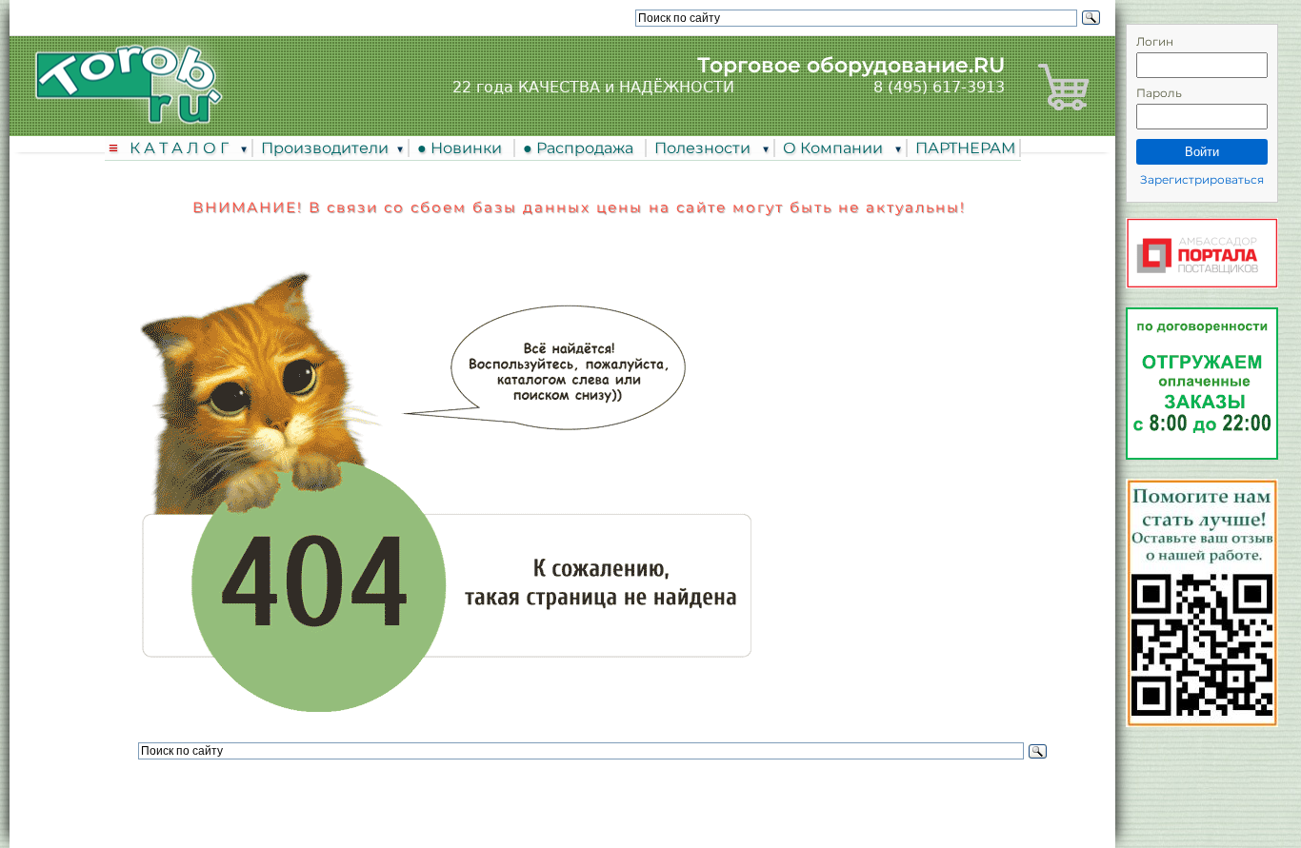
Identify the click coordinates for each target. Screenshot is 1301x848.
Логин (1154, 41)
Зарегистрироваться (1202, 179)
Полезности (704, 148)
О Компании (835, 148)
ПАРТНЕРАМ (965, 148)
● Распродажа (582, 148)
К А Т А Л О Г (181, 148)
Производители (325, 148)
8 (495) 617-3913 (939, 87)
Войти (1202, 152)
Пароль (1159, 93)
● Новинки (463, 148)
